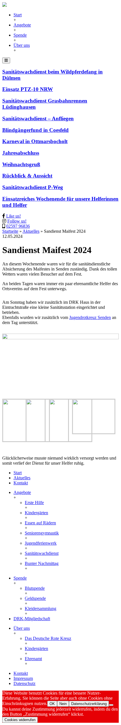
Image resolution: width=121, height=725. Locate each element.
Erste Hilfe (34, 502)
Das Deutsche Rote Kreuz (48, 638)
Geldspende (35, 598)
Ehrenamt (33, 658)
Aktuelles (31, 231)
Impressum (23, 678)
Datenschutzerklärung (89, 704)
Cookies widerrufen (20, 720)
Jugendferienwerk (41, 543)
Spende (20, 35)
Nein (63, 704)
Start (18, 14)
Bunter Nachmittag (42, 563)
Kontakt (21, 482)
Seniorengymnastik (42, 533)
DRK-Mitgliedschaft (32, 618)
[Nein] (111, 705)
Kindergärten (36, 512)
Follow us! (16, 221)
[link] (90, 317)
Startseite (10, 231)
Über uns (22, 45)
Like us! (13, 216)
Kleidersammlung (40, 608)
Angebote (22, 25)
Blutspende (35, 588)
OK (52, 704)
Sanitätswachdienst (42, 553)
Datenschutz (24, 683)
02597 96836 (18, 226)
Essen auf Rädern (40, 522)
